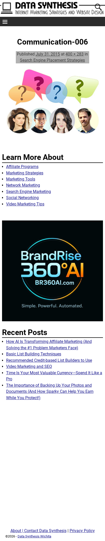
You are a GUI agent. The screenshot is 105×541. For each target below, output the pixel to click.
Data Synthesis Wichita (34, 536)
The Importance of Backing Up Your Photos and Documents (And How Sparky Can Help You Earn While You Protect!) (50, 391)
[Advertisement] (52, 466)
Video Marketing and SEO (29, 366)
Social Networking (22, 197)
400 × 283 (74, 54)
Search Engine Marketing (28, 191)
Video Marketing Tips (25, 204)
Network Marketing (23, 185)
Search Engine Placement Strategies (52, 60)
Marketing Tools (20, 179)
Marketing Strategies (24, 173)
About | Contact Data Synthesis (38, 530)
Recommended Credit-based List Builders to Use (49, 360)
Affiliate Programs (22, 166)
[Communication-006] (52, 106)
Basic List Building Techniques (33, 354)
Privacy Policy (82, 530)
